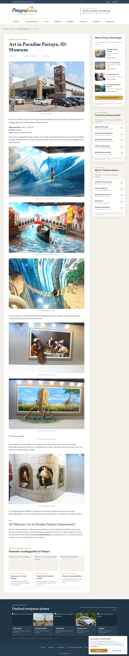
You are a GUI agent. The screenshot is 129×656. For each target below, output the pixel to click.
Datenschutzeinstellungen (74, 647)
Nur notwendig (117, 650)
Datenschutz (60, 647)
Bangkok (57, 21)
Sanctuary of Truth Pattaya (18, 577)
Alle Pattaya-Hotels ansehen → (109, 97)
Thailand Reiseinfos (31, 21)
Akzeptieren (98, 650)
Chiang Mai (70, 21)
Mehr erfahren (94, 646)
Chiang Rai (96, 21)
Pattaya (46, 21)
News (108, 2)
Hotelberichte (110, 21)
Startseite (16, 21)
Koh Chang (83, 21)
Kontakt (114, 2)
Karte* (28, 132)
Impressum (51, 647)
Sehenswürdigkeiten (23, 29)
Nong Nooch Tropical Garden (45, 577)
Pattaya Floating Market (72, 576)
